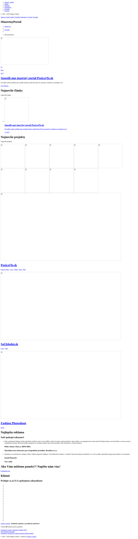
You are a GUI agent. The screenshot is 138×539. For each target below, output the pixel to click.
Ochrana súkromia (19, 533)
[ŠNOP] (37, 167)
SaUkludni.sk (9, 344)
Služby (12, 17)
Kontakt (35, 17)
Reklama (6, 531)
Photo (16, 269)
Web (24, 269)
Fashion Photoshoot (13, 423)
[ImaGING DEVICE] (13, 192)
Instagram (15, 530)
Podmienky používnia (7, 533)
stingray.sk (8, 26)
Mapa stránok (29, 533)
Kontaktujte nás (5, 471)
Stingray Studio (5, 17)
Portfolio (17, 17)
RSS (25, 530)
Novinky (30, 17)
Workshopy (23, 17)
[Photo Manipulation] (86, 192)
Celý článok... (5, 86)
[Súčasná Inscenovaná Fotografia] (62, 167)
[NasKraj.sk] (110, 167)
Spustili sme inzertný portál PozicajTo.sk (27, 78)
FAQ (2, 531)
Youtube (21, 530)
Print (20, 269)
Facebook (4, 530)
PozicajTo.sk (9, 265)
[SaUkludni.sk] (37, 192)
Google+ (9, 530)
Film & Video (5, 269)
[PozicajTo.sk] (13, 167)
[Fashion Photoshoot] (62, 192)
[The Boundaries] (86, 167)
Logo (11, 269)
